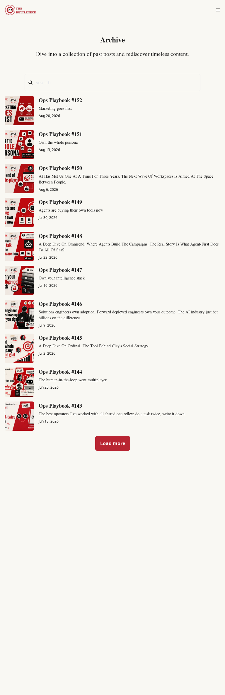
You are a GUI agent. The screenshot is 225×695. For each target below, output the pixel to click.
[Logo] (23, 10)
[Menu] (218, 10)
